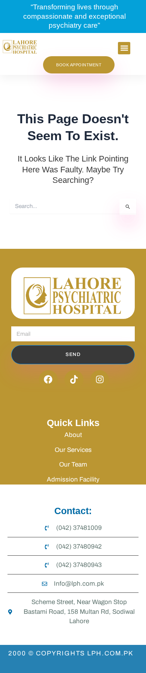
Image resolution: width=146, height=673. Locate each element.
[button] (124, 48)
